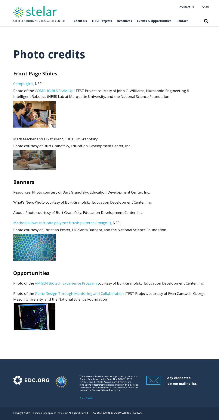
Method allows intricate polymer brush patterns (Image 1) (62, 222)
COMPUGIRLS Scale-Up (54, 90)
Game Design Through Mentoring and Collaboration (79, 293)
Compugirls (23, 83)
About (97, 412)
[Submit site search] (206, 21)
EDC (31, 384)
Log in (205, 7)
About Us (80, 21)
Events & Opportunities (154, 21)
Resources (124, 21)
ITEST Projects (102, 21)
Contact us (186, 7)
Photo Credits (86, 398)
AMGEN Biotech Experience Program (66, 283)
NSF (61, 384)
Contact (182, 21)
